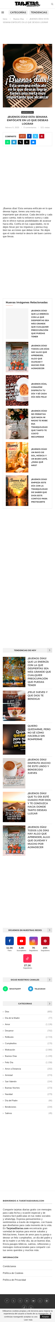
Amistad (28, 1075)
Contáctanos (9, 1266)
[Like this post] (23, 136)
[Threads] (31, 1307)
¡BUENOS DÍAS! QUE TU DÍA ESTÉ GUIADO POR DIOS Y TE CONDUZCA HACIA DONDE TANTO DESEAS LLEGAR (39, 803)
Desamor (28, 1030)
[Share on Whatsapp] (7, 142)
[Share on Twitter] (35, 136)
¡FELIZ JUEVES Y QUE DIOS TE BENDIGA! (38, 695)
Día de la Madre (28, 1018)
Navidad (28, 1094)
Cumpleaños (28, 1043)
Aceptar (45, 1317)
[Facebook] (7, 1300)
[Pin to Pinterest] (41, 136)
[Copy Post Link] (20, 142)
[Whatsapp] (40, 1300)
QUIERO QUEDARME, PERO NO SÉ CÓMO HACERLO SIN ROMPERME (39, 732)
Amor (28, 1024)
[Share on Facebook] (29, 136)
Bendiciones (28, 1107)
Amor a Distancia (28, 1069)
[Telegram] (46, 1300)
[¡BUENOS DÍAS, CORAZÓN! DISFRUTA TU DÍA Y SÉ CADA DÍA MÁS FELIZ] (17, 390)
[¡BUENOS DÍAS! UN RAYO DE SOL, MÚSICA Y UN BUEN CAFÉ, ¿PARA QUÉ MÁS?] (17, 457)
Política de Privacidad (14, 1280)
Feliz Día (28, 1062)
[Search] (52, 4)
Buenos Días (18, 19)
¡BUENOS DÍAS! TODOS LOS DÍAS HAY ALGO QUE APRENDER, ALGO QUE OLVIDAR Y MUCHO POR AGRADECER (39, 837)
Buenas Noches (28, 1088)
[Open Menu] (2, 12)
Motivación (28, 1049)
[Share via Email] (33, 142)
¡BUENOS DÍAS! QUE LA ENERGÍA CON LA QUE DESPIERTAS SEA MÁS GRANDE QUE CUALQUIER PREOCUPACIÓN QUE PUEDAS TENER (40, 323)
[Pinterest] (27, 1300)
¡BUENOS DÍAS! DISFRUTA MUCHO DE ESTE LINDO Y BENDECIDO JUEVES (39, 766)
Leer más (28, 1320)
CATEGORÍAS (18, 12)
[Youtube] (33, 1300)
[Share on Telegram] (14, 142)
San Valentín (28, 1081)
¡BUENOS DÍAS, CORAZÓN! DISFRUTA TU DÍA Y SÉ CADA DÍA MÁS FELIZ (39, 390)
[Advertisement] (27, 35)
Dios (28, 1011)
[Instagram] (20, 1300)
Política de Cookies (13, 1273)
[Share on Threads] (26, 142)
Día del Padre (28, 1100)
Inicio (5, 19)
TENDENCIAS (39, 12)
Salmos (28, 1113)
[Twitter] (13, 1300)
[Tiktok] (24, 1307)
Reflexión (28, 1037)
